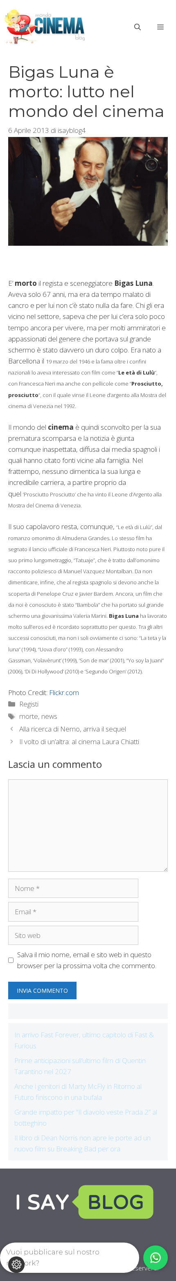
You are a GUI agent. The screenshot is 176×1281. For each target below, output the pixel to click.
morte (28, 716)
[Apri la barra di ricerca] (137, 27)
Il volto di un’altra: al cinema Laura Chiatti (79, 741)
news (49, 716)
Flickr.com (64, 692)
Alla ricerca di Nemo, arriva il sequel (72, 729)
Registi (28, 704)
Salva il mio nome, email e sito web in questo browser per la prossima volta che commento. (86, 960)
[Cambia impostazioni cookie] (16, 1264)
